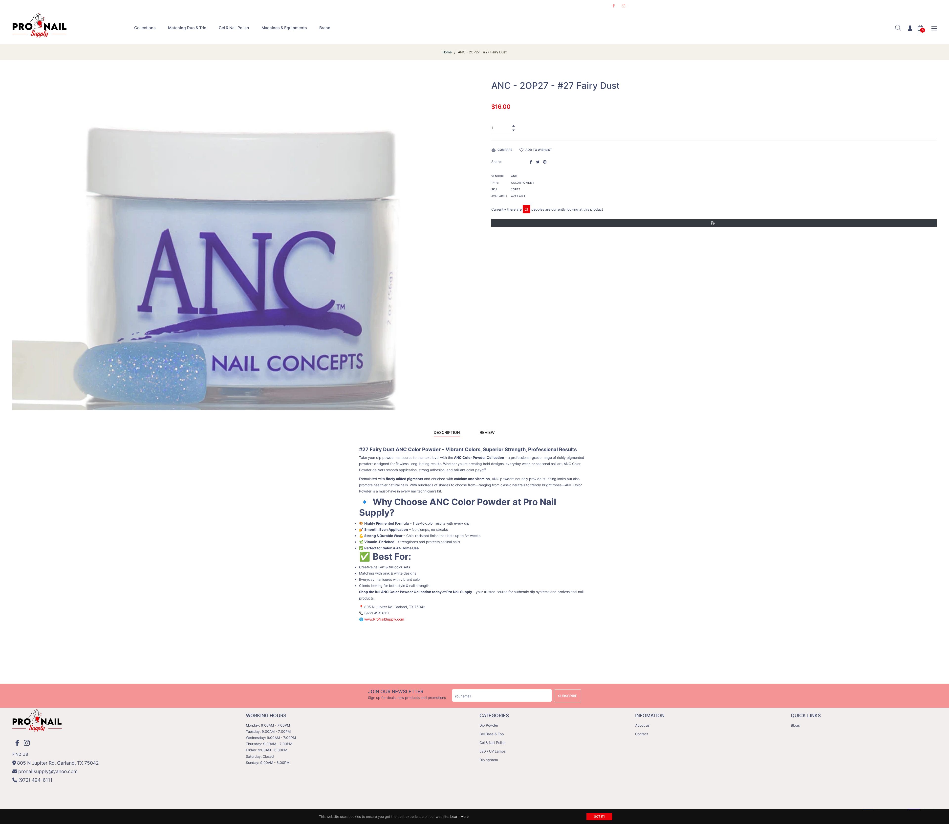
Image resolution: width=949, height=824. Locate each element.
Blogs (795, 725)
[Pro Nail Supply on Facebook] (613, 5)
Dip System (488, 760)
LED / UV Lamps (492, 751)
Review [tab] (488, 432)
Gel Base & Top (491, 734)
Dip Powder (488, 725)
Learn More (459, 816)
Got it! (599, 816)
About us (642, 725)
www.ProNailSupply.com (384, 619)
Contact (641, 734)
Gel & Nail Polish (492, 742)
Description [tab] (447, 432)
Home (447, 52)
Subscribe (567, 696)
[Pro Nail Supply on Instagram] (623, 5)
